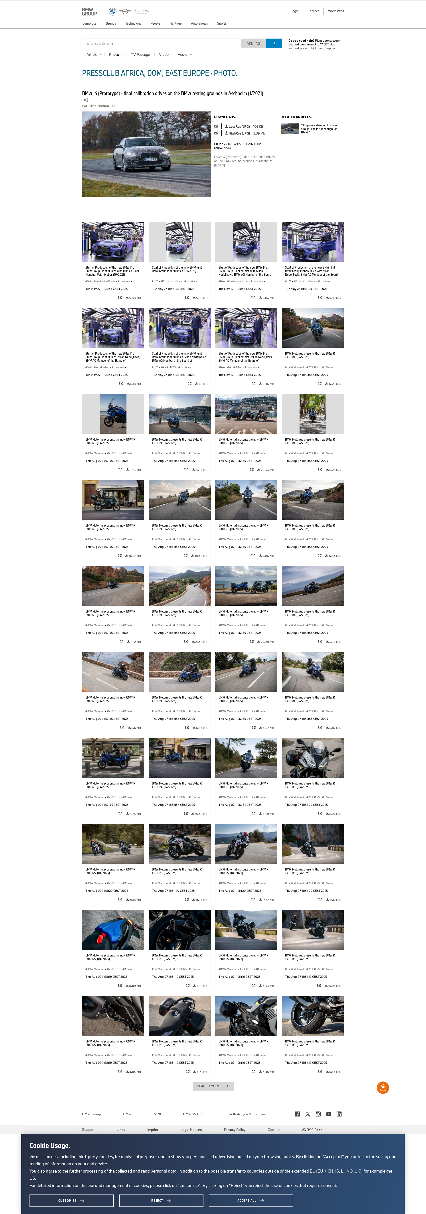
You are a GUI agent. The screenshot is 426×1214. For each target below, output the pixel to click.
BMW (127, 1114)
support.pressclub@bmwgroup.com (312, 48)
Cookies (274, 1129)
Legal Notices (191, 1129)
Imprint (152, 1129)
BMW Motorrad (195, 1114)
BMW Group (91, 1114)
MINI (157, 1114)
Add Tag (253, 43)
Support (88, 1129)
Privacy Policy (234, 1129)
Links (121, 1129)
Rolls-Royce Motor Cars (247, 1114)
